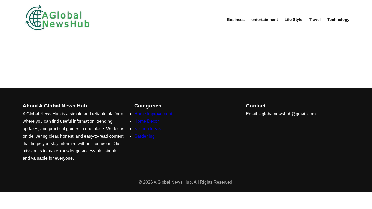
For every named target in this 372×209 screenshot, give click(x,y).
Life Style (293, 19)
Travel (315, 19)
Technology (338, 19)
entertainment (264, 19)
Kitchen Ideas (147, 128)
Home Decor (146, 121)
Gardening (144, 136)
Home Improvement (153, 114)
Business (236, 19)
